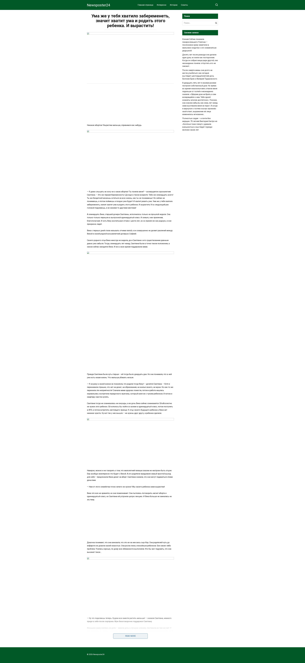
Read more (130, 636)
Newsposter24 (98, 5)
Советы (184, 5)
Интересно (161, 5)
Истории (173, 5)
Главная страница (145, 5)
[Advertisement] (130, 104)
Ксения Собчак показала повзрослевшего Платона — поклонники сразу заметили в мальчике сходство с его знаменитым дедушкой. (199, 45)
